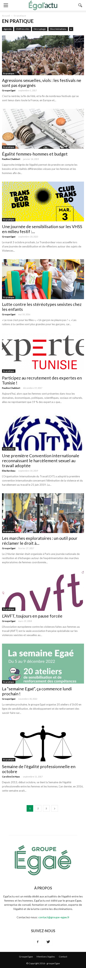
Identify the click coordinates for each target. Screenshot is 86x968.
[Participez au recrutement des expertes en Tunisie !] (43, 353)
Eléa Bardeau (8, 470)
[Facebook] (38, 942)
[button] (80, 5)
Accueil (6, 15)
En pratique (8, 73)
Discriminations (58, 29)
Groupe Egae (26, 956)
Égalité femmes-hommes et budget (35, 153)
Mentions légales (46, 956)
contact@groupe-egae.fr (53, 917)
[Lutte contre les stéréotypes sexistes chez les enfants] (43, 279)
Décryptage (40, 29)
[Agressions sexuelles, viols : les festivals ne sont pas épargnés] (43, 55)
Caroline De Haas (11, 776)
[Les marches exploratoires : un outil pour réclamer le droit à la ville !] (43, 513)
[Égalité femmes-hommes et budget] (43, 129)
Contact (63, 956)
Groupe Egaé (8, 90)
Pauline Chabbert (11, 159)
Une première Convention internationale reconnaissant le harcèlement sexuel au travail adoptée (40, 460)
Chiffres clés (22, 29)
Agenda (8, 29)
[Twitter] (48, 942)
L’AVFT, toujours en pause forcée (32, 615)
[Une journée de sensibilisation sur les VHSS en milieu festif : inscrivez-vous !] (43, 202)
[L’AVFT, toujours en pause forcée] (43, 591)
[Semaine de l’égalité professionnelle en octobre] (43, 741)
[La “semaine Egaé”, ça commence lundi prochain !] (43, 664)
